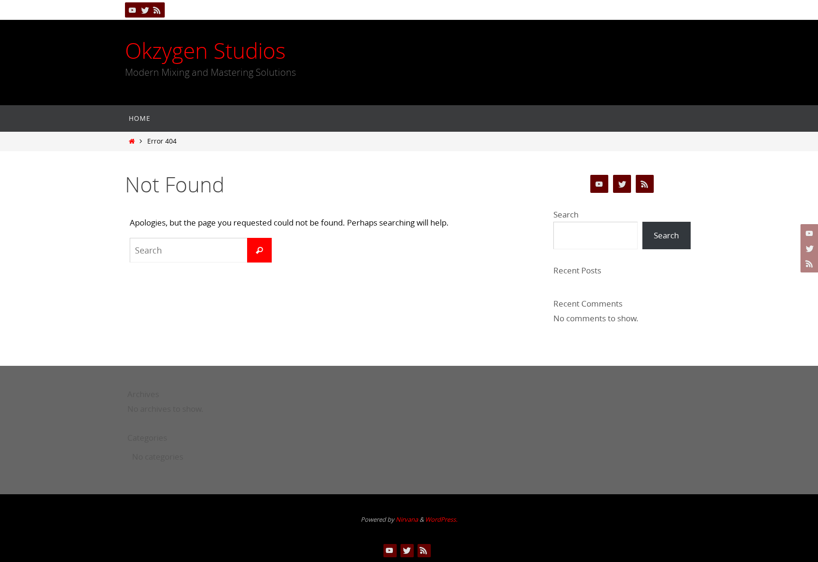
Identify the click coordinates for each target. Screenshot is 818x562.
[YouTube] (132, 10)
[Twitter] (144, 10)
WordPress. (441, 519)
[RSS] (157, 10)
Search (565, 214)
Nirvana (407, 519)
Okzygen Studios (205, 50)
